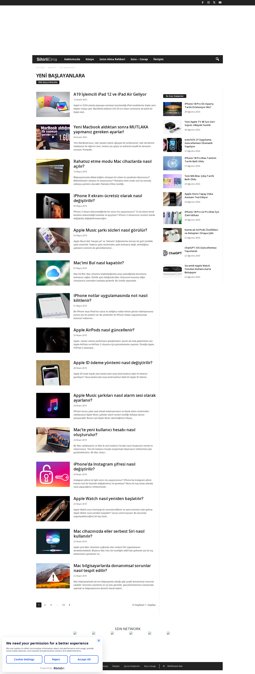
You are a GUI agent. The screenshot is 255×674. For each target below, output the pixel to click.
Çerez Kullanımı (132, 666)
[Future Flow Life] (175, 640)
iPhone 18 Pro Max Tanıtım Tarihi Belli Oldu (200, 159)
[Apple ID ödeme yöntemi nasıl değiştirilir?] (53, 372)
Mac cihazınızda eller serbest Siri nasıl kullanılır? (109, 534)
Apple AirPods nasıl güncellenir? (104, 330)
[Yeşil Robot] (119, 640)
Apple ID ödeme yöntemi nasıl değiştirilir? (113, 362)
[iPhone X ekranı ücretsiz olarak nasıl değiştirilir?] (53, 205)
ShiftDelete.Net (175, 666)
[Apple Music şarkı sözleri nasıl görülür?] (53, 240)
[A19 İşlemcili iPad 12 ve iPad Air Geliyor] (53, 104)
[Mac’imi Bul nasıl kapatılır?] (53, 273)
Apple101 (52, 67)
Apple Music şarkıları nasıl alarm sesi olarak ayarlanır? (115, 398)
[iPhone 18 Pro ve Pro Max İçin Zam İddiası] (172, 217)
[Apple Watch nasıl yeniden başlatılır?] (53, 508)
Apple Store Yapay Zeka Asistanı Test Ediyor (199, 195)
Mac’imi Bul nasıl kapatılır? (99, 262)
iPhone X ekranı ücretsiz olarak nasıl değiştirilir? (108, 198)
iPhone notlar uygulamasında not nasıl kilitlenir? (110, 298)
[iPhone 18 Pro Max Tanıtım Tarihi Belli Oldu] (172, 163)
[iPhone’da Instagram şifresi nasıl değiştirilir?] (53, 474)
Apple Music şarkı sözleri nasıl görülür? (110, 230)
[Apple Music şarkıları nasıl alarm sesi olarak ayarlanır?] (53, 405)
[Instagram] (208, 2)
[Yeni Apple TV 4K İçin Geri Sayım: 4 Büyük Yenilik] (172, 127)
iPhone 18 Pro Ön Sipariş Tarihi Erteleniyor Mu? (199, 105)
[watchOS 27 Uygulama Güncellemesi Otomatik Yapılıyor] (172, 145)
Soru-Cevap (150, 666)
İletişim (158, 59)
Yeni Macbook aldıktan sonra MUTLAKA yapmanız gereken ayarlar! (111, 129)
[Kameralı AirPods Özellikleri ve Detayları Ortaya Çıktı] (172, 235)
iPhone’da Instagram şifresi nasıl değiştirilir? (104, 466)
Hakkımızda (72, 59)
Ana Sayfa (40, 67)
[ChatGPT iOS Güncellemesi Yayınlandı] (172, 253)
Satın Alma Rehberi (112, 59)
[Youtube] (220, 2)
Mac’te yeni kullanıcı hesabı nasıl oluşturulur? (104, 432)
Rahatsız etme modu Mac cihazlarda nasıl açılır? (113, 164)
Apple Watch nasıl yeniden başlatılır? (108, 498)
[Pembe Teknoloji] (156, 640)
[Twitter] (214, 2)
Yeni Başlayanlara (47, 82)
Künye (90, 59)
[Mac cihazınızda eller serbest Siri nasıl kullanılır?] (53, 541)
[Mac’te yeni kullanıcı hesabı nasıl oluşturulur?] (53, 440)
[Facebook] (202, 2)
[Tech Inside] (138, 640)
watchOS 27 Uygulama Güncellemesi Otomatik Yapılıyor (198, 143)
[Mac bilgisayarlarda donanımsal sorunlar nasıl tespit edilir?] (53, 575)
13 (63, 605)
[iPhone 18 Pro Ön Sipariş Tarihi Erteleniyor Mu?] (172, 109)
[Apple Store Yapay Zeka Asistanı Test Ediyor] (172, 199)
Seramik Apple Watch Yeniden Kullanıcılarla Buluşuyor (198, 269)
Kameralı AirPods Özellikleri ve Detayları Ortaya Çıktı (201, 231)
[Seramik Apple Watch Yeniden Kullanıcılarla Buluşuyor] (172, 271)
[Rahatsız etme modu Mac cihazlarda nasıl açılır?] (53, 171)
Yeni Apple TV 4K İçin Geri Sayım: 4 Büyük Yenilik (200, 123)
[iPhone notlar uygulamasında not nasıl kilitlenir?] (53, 305)
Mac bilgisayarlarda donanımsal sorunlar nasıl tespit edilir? (112, 568)
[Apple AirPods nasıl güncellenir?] (53, 340)
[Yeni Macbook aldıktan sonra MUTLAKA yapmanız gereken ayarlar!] (53, 137)
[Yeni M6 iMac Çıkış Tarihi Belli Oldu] (172, 181)
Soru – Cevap (139, 59)
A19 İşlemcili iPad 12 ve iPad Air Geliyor (110, 94)
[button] (217, 59)
